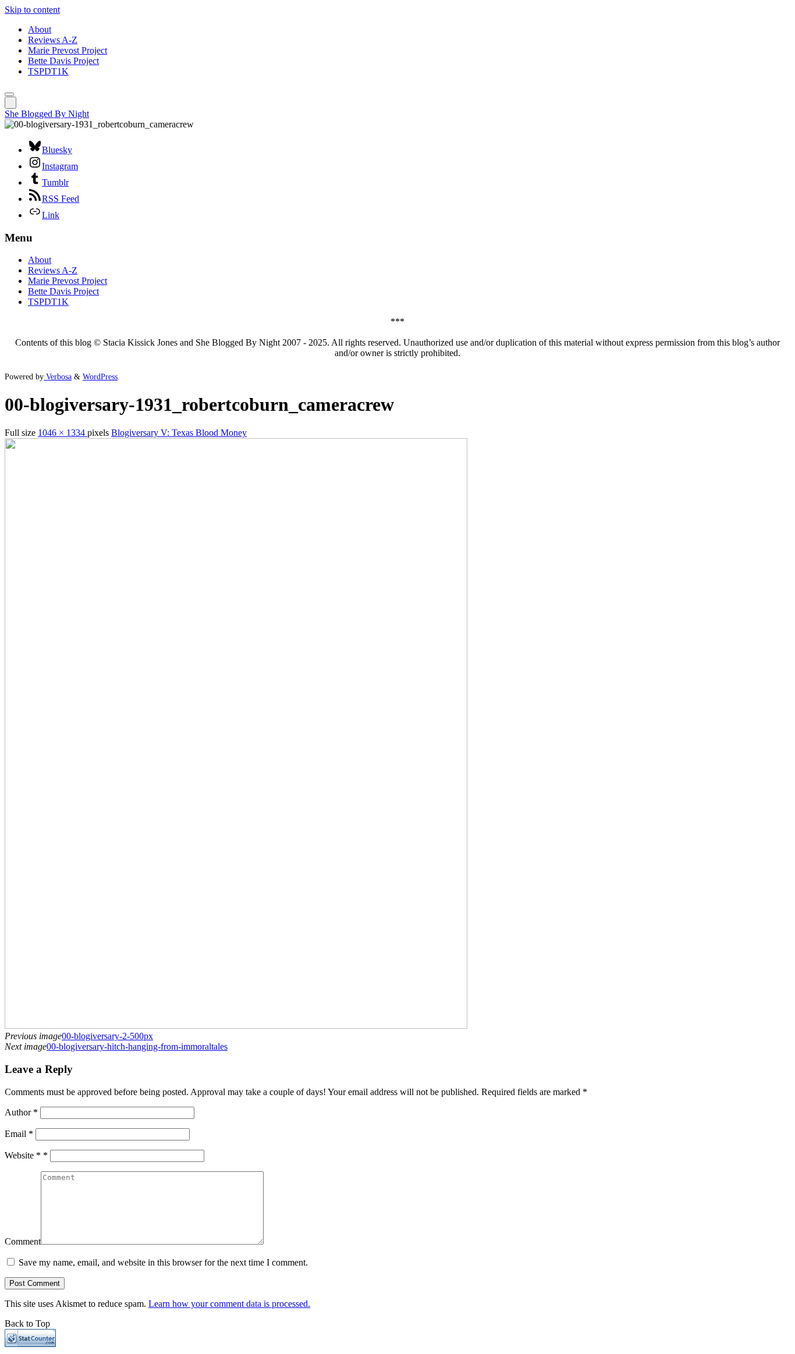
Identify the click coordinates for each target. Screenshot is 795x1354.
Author (21, 1112)
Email (19, 1134)
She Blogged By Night (47, 114)
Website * (26, 1155)
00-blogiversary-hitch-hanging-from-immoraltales (137, 1046)
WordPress (100, 376)
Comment (23, 1241)
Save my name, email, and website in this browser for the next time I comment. (163, 1262)
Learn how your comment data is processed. (229, 1304)
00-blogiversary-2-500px (107, 1036)
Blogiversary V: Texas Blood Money (179, 433)
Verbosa (58, 376)
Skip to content (32, 10)
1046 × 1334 (62, 433)
